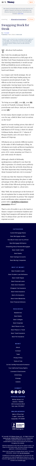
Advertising (18, 375)
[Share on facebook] (12, 391)
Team (18, 354)
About (18, 347)
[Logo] (10, 2)
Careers (18, 382)
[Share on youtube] (23, 391)
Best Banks (18, 253)
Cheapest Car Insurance (18, 288)
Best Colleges (18, 319)
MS (31, 102)
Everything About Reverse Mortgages (18, 246)
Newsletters (18, 312)
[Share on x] (15, 391)
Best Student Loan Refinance (18, 274)
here (24, 460)
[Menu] (2, 2)
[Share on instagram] (19, 391)
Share (31, 19)
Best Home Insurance (18, 291)
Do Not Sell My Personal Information (18, 364)
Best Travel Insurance (18, 333)
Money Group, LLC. (17, 436)
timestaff (6, 33)
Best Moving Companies (18, 260)
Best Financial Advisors (18, 302)
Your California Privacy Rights (18, 368)
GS (24, 102)
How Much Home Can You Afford (18, 239)
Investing (4, 19)
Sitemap (18, 378)
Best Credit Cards (18, 250)
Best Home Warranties (18, 298)
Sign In (31, 2)
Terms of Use (18, 361)
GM (8, 110)
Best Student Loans (18, 271)
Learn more (20, 13)
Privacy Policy (18, 357)
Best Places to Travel (18, 330)
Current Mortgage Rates (18, 233)
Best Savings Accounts (18, 257)
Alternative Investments (18, 19)
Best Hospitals (18, 323)
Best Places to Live (18, 326)
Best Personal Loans (18, 281)
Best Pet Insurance (18, 336)
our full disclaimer (25, 453)
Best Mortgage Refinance (18, 243)
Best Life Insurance (18, 295)
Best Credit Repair (18, 278)
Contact (18, 351)
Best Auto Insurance (18, 285)
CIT (16, 102)
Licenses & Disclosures (18, 371)
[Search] (5, 2)
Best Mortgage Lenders (18, 236)
